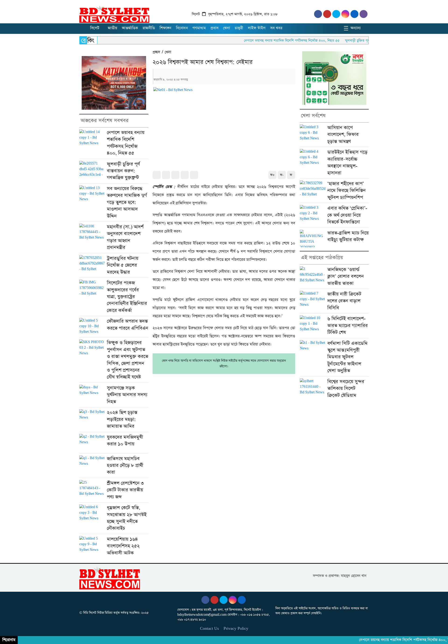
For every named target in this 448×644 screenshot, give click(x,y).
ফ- (282, 175)
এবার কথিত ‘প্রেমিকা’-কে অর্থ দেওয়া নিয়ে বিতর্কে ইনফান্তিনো (347, 215)
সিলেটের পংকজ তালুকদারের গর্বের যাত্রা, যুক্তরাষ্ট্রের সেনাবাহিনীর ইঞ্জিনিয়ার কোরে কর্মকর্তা (127, 297)
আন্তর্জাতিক (130, 28)
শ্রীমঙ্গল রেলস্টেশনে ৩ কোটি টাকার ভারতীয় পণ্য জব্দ (125, 490)
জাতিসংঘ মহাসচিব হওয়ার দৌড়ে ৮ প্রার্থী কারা (125, 466)
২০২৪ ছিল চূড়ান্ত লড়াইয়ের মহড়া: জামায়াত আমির (122, 419)
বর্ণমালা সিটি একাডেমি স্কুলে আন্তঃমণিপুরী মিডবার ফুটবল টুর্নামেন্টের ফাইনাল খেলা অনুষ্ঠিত (347, 357)
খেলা (226, 28)
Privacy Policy (236, 628)
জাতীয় (112, 28)
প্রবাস (214, 28)
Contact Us (209, 628)
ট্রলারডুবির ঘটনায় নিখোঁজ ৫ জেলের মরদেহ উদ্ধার (122, 265)
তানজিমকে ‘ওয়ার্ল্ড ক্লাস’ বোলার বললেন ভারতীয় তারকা (345, 277)
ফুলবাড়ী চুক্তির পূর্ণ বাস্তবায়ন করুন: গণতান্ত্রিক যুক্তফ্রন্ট (366, 40)
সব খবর (276, 28)
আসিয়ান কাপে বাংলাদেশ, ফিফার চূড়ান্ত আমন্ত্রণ (343, 135)
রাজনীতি (149, 28)
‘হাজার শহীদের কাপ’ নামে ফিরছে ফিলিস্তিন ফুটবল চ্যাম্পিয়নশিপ (346, 191)
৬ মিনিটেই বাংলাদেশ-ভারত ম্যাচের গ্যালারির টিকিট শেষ (347, 326)
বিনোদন (182, 28)
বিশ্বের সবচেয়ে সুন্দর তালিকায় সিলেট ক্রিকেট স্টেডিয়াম (345, 389)
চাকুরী (239, 28)
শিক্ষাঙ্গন (165, 28)
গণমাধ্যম (199, 28)
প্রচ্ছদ (156, 52)
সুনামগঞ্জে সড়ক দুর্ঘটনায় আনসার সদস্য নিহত (127, 395)
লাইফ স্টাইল (257, 28)
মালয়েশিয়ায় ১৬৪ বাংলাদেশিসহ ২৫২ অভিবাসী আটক (123, 546)
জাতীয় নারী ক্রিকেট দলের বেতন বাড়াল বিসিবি (344, 301)
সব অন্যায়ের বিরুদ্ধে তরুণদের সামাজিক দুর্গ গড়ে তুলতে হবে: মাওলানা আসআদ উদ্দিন (127, 202)
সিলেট (94, 28)
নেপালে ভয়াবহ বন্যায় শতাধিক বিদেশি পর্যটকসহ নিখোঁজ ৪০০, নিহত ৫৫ (277, 40)
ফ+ (272, 175)
